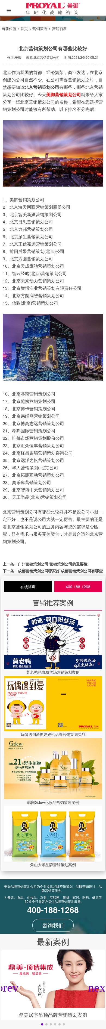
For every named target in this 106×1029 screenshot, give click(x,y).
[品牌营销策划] (53, 13)
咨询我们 (53, 925)
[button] (42, 1024)
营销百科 (59, 28)
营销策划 (40, 28)
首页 (24, 28)
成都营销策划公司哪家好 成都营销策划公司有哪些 (60, 570)
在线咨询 (28, 586)
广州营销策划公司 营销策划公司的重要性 (53, 564)
